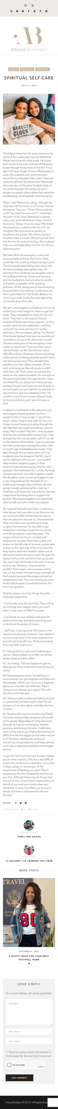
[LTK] (46, 11)
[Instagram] (11, 11)
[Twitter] (23, 11)
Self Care (42, 69)
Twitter (20, 802)
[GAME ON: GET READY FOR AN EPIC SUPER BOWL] (29, 912)
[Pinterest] (17, 11)
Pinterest (25, 802)
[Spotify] (34, 11)
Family (13, 69)
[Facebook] (28, 11)
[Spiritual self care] (29, 119)
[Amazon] (40, 11)
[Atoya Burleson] (29, 36)
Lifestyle (27, 69)
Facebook (15, 802)
